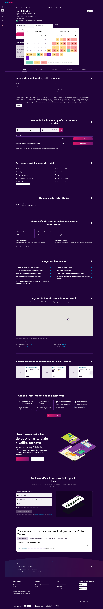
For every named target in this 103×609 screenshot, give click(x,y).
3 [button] (27, 43)
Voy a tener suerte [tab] (50, 538)
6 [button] (38, 43)
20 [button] (38, 50)
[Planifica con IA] (3, 16)
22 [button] (45, 50)
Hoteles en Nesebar (22, 548)
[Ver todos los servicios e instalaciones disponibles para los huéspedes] (92, 163)
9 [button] (61, 43)
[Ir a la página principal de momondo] (10, 2)
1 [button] (45, 39)
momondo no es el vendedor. (25, 566)
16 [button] (49, 47)
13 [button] (38, 47)
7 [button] (41, 43)
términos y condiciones (40, 514)
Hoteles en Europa (28, 7)
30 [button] (49, 54)
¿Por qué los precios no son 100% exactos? (29, 571)
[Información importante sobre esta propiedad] (92, 223)
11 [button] (30, 47)
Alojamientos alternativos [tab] (35, 538)
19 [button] (34, 50)
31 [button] (27, 58)
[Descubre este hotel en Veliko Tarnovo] (92, 79)
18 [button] (31, 50)
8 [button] (45, 43)
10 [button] (27, 47)
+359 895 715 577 (20, 18)
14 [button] (41, 47)
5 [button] (34, 43)
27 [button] (38, 54)
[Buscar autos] (3, 13)
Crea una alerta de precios (80, 406)
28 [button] (41, 54)
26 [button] (34, 54)
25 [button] (31, 54)
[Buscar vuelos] (3, 6)
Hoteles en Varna (58, 546)
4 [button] (68, 39)
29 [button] (45, 54)
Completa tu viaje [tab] (62, 538)
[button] (2, 2)
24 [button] (27, 54)
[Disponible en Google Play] (83, 584)
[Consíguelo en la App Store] (83, 588)
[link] (54, 415)
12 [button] (34, 47)
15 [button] (45, 47)
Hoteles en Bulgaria (38, 7)
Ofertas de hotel (19, 7)
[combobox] (35, 495)
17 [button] (27, 50)
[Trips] (3, 20)
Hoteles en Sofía (22, 546)
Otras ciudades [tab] (22, 538)
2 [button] (61, 39)
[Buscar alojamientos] (3, 10)
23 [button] (49, 50)
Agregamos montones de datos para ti (27, 569)
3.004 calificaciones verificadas (33, 20)
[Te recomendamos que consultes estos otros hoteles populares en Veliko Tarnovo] (92, 362)
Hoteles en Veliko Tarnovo (49, 7)
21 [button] (41, 50)
